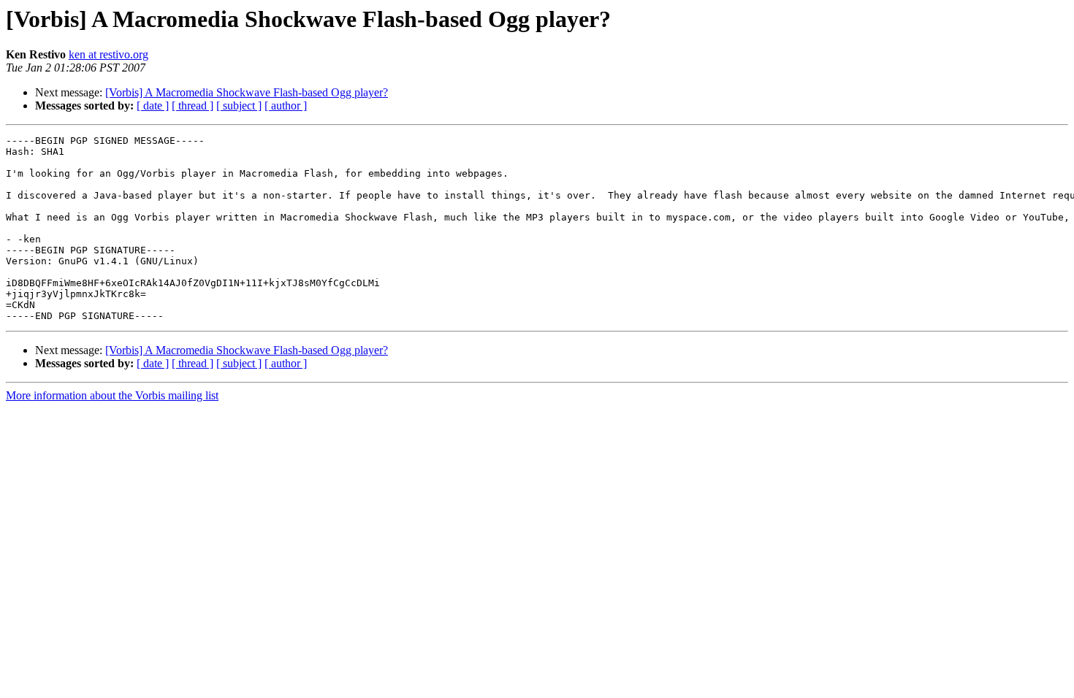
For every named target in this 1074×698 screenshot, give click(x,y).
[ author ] (285, 105)
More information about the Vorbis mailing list (112, 395)
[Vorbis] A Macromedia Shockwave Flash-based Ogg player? (246, 92)
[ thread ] (192, 105)
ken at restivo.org (108, 54)
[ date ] (153, 105)
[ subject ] (239, 105)
